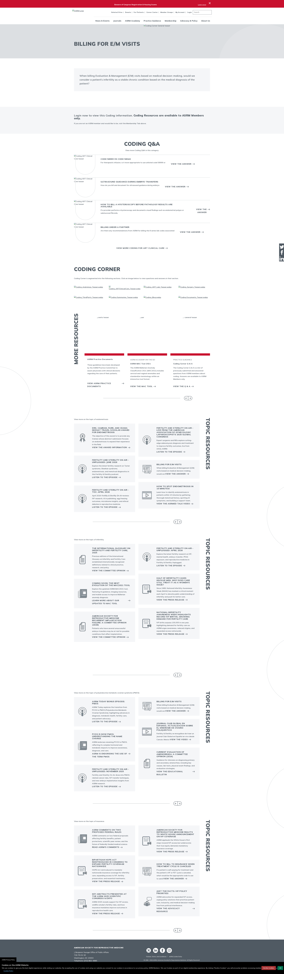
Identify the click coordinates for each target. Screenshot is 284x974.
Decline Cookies (268, 968)
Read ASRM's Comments (105, 847)
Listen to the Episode (104, 477)
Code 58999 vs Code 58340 (116, 159)
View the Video (179, 739)
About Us (205, 21)
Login (189, 12)
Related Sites (116, 12)
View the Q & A (181, 386)
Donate (128, 12)
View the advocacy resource (168, 910)
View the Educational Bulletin (170, 773)
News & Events (102, 21)
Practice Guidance (152, 21)
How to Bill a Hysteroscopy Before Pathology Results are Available (137, 205)
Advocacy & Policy (188, 21)
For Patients (139, 12)
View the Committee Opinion (108, 570)
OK (280, 968)
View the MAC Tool (141, 386)
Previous (186, 398)
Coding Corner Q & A (183, 364)
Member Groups (166, 12)
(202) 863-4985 (90, 961)
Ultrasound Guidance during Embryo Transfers (129, 181)
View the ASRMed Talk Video (173, 503)
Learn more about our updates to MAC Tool (105, 602)
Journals (117, 21)
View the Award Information (109, 447)
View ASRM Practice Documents (99, 384)
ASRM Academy (132, 21)
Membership (170, 21)
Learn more (202, 5)
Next (190, 398)
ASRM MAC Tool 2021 (140, 364)
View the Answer (181, 164)
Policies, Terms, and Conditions (156, 956)
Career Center (152, 12)
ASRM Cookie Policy (175, 956)
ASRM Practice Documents (100, 359)
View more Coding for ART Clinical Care (140, 248)
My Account (180, 12)
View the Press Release (170, 600)
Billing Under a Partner (115, 227)
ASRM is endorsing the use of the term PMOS (109, 755)
